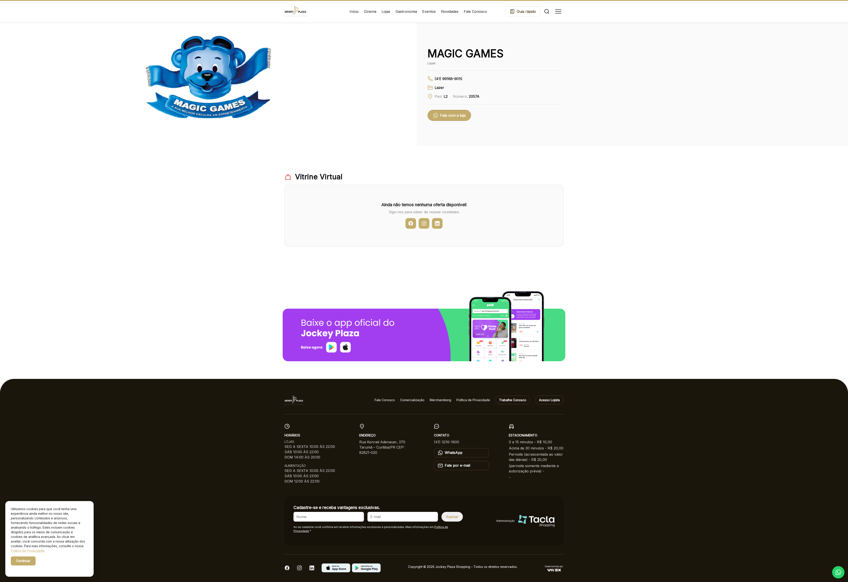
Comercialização (412, 400)
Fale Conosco (475, 11)
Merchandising (440, 400)
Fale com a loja (453, 115)
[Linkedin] (311, 569)
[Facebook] (287, 569)
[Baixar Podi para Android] (366, 571)
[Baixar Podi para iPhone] (336, 571)
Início (354, 11)
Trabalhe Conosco (512, 400)
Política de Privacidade (473, 400)
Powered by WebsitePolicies (29, 568)
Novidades (449, 11)
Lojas (386, 11)
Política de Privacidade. (28, 550)
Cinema (370, 11)
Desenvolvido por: (554, 566)
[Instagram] (299, 569)
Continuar (23, 561)
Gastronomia (406, 11)
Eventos (429, 11)
